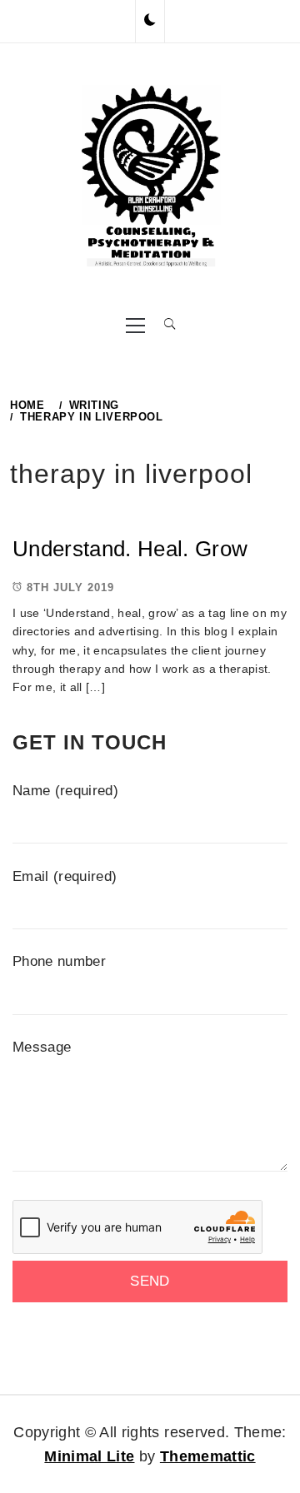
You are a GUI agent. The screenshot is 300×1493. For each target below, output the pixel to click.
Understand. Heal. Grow (130, 548)
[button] (150, 21)
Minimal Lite (89, 1456)
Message (41, 1047)
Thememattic (208, 1456)
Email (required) (64, 876)
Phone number (59, 961)
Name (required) (65, 791)
